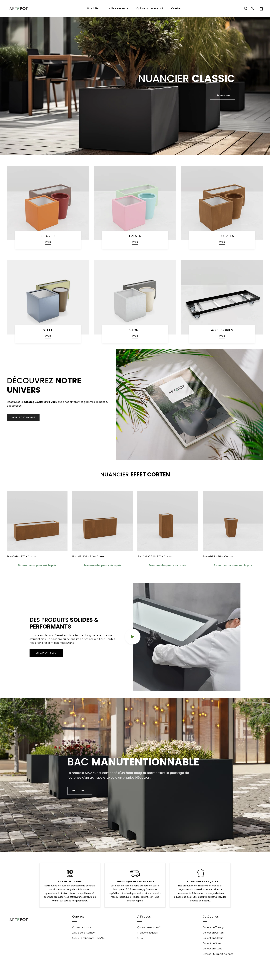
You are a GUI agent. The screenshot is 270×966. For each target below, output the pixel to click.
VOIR (48, 242)
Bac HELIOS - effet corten (88, 556)
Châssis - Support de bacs (218, 953)
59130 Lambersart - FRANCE (89, 937)
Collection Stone (212, 948)
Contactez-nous (81, 927)
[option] (135, 86)
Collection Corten (213, 932)
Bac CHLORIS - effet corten (154, 556)
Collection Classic (213, 937)
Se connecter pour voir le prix (37, 565)
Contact (177, 8)
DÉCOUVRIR (222, 95)
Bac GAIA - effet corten (22, 556)
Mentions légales (147, 932)
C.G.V (140, 937)
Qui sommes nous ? (149, 8)
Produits (92, 8)
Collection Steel (212, 943)
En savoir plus (46, 652)
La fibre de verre (117, 8)
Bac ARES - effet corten (218, 556)
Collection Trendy (213, 927)
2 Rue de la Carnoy (83, 932)
